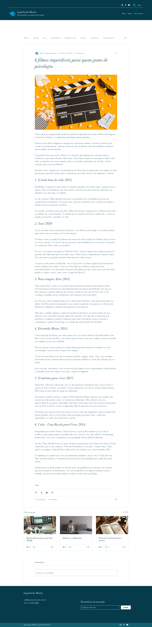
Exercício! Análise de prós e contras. (110, 539)
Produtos (83, 38)
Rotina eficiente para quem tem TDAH (39, 539)
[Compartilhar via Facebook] (36, 492)
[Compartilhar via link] (52, 492)
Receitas (36, 38)
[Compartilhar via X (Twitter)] (41, 492)
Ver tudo (125, 512)
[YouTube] (129, 5)
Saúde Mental (55, 38)
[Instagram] (122, 5)
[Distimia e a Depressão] (76, 525)
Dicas (45, 38)
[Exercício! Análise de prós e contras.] (112, 525)
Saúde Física (95, 38)
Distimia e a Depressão (72, 538)
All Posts (26, 38)
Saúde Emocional (70, 38)
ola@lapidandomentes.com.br (35, 600)
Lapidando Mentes (26, 11)
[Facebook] (126, 5)
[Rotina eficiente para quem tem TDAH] (40, 525)
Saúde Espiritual (108, 38)
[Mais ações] (116, 53)
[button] (125, 38)
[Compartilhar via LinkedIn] (47, 492)
